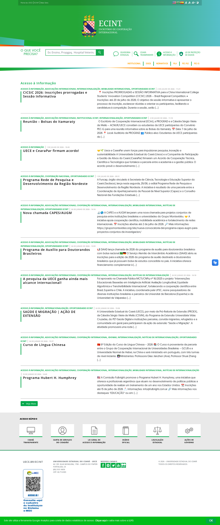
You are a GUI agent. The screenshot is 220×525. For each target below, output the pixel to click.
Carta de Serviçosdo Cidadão (62, 441)
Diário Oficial (126, 441)
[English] (174, 3)
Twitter (113, 465)
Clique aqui (101, 521)
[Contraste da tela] (197, 3)
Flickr (123, 465)
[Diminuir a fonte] (190, 3)
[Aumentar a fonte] (194, 3)
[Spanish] (182, 3)
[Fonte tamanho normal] (186, 3)
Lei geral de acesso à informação (94, 441)
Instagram (108, 465)
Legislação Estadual (157, 441)
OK (211, 521)
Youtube (118, 465)
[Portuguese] (178, 3)
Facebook (103, 465)
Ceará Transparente (31, 441)
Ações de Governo (189, 441)
